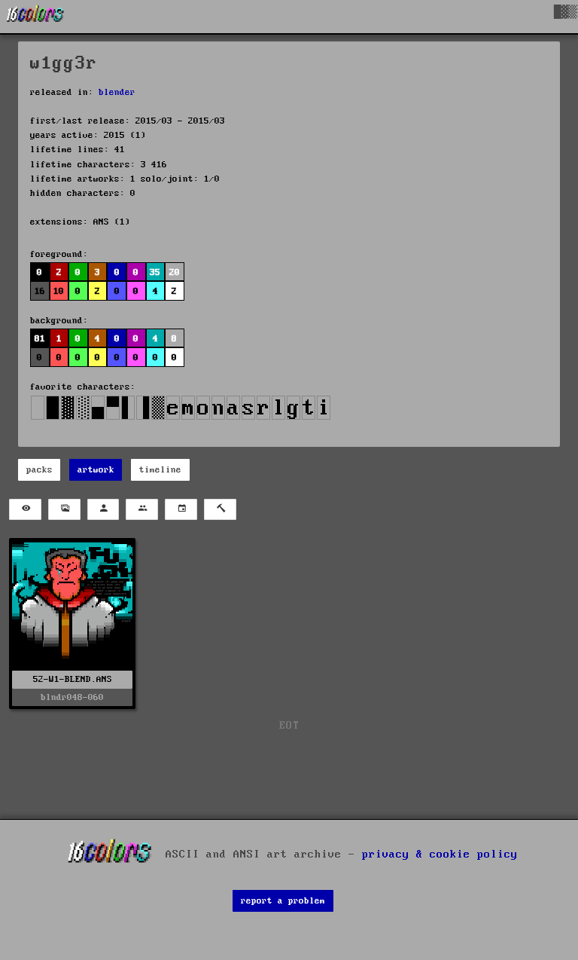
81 (40, 339)
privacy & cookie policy (440, 854)
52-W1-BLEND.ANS (72, 679)
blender (117, 92)
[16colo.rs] (35, 16)
